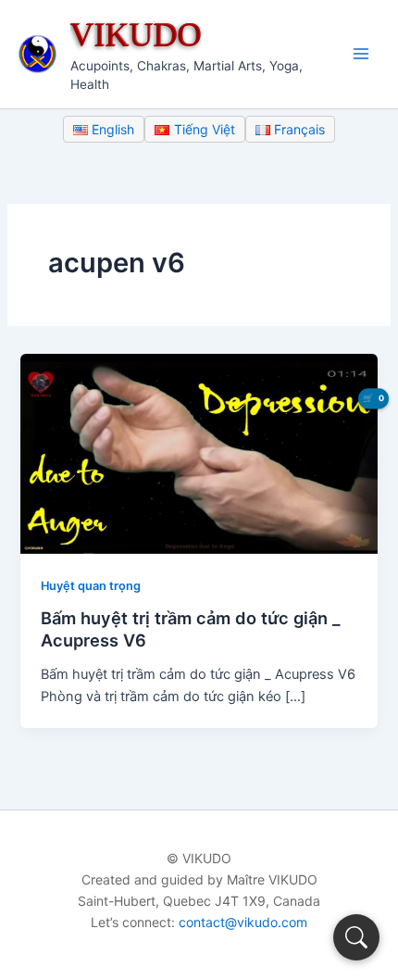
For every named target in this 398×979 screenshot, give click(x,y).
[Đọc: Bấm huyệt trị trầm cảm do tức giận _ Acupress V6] (198, 453)
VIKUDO (136, 34)
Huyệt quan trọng (91, 586)
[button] (356, 937)
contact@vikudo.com (243, 922)
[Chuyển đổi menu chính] (360, 53)
